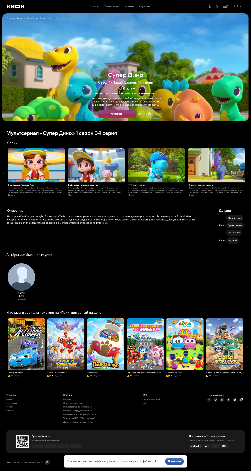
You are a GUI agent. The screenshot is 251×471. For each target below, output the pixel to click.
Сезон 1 (43, 18)
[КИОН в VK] (210, 400)
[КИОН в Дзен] (235, 400)
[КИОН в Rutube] (242, 400)
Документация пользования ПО (77, 422)
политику (125, 461)
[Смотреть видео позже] (149, 114)
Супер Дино (32, 18)
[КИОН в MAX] (216, 400)
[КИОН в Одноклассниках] (222, 400)
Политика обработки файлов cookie (79, 414)
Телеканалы (11, 403)
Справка (67, 399)
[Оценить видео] (141, 114)
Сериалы (20, 18)
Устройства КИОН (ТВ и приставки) (79, 418)
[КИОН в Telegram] (229, 400)
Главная (11, 18)
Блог (144, 403)
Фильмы (10, 407)
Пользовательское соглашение (77, 407)
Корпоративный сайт (151, 399)
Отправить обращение (73, 403)
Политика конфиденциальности (78, 410)
